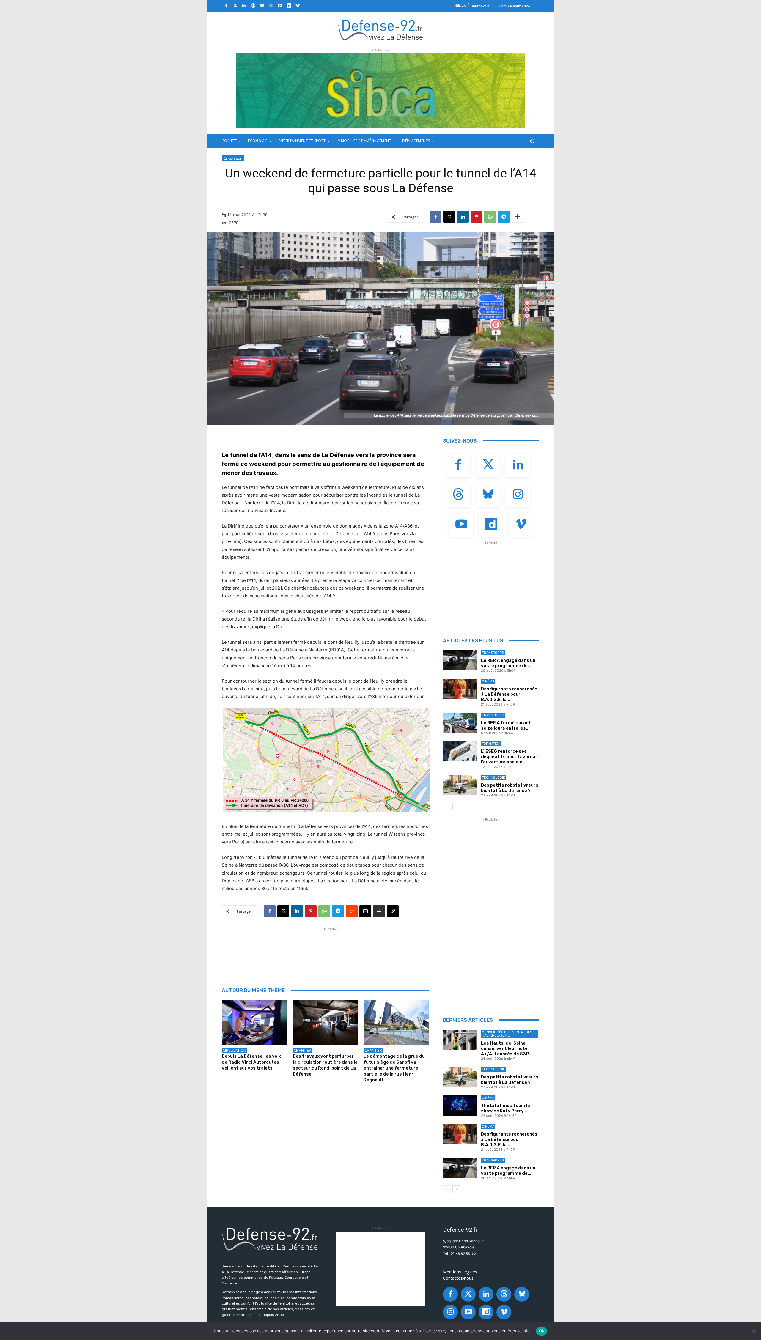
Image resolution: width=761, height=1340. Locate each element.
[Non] (754, 1331)
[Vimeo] (297, 5)
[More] (518, 217)
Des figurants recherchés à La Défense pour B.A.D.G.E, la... (509, 694)
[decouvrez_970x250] (380, 90)
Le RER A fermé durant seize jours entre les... (506, 725)
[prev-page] (446, 806)
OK (542, 1330)
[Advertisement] (330, 945)
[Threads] (253, 5)
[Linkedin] (244, 5)
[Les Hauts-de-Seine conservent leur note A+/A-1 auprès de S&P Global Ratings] (460, 1040)
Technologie (493, 778)
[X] (449, 217)
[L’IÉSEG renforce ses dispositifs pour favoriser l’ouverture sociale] (460, 751)
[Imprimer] (379, 911)
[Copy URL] (393, 911)
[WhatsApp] (490, 217)
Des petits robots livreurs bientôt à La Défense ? (509, 787)
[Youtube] (279, 5)
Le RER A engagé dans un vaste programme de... (508, 663)
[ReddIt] (352, 911)
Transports (493, 653)
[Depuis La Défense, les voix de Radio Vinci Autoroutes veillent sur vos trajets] (254, 1022)
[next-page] (456, 806)
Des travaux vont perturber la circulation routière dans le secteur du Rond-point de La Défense (325, 1065)
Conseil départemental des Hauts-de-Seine (507, 1033)
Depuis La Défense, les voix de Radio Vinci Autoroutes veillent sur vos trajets (251, 1062)
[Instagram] (270, 5)
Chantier (302, 1050)
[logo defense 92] (380, 29)
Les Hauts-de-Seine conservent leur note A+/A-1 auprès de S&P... (506, 1048)
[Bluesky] (261, 5)
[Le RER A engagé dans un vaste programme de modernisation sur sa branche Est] (460, 660)
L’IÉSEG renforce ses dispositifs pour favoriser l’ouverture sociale (510, 757)
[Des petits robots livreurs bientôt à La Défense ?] (460, 785)
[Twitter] (235, 5)
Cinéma (488, 681)
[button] (532, 141)
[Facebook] (226, 5)
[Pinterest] (476, 217)
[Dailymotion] (288, 5)
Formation (491, 744)
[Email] (365, 911)
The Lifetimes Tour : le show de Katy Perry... (505, 1108)
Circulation (233, 158)
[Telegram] (504, 217)
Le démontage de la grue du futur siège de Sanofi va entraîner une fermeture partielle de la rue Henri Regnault (394, 1068)
